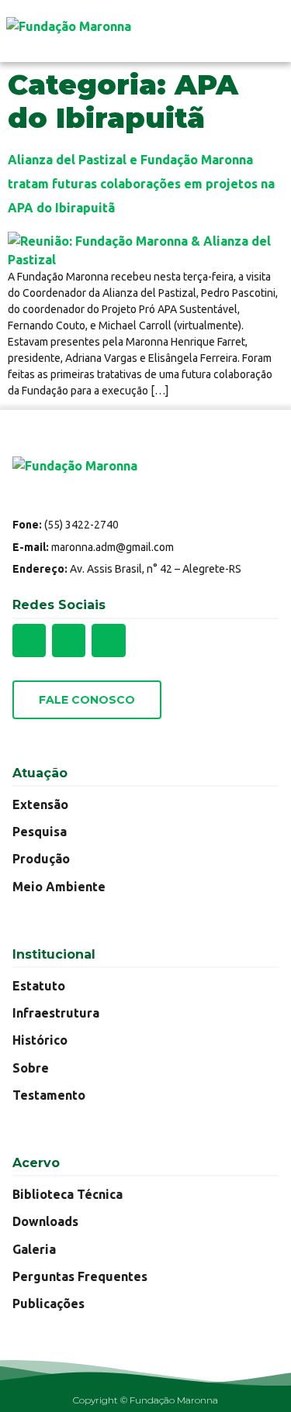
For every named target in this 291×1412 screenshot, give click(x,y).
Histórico (40, 1040)
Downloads (45, 1221)
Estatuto (38, 986)
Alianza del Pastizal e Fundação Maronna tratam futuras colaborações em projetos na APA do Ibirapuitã (141, 184)
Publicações (48, 1303)
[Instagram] (68, 640)
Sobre (30, 1068)
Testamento (48, 1095)
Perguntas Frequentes (79, 1276)
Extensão (40, 804)
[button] (269, 31)
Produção (41, 859)
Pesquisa (39, 832)
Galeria (34, 1249)
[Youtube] (108, 640)
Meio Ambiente (59, 887)
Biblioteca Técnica (67, 1194)
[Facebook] (29, 640)
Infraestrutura (55, 1013)
